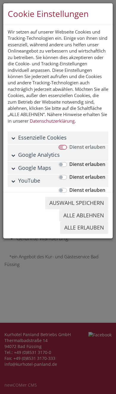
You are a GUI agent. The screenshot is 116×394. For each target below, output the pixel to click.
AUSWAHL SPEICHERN (76, 202)
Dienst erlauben (87, 147)
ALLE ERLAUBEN (84, 227)
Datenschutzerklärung (52, 121)
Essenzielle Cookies (42, 137)
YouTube (28, 180)
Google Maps (34, 167)
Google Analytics (38, 154)
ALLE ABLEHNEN (83, 215)
